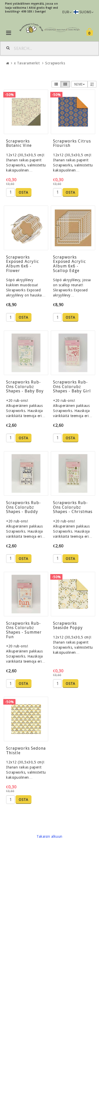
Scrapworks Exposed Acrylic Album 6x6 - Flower (22, 264)
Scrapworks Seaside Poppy (68, 625)
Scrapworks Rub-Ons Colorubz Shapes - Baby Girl (72, 386)
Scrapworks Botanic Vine (19, 143)
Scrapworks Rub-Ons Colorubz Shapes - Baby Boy (25, 386)
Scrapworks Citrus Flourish (72, 143)
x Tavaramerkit (27, 63)
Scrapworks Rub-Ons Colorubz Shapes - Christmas (72, 507)
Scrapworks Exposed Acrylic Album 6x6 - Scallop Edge (69, 264)
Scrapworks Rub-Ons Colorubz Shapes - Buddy (23, 507)
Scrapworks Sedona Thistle (26, 750)
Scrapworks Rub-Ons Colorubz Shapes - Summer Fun (24, 630)
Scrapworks (55, 63)
